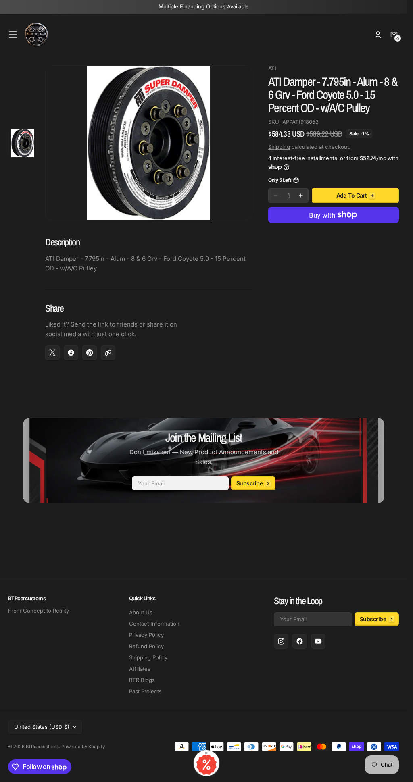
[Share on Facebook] (71, 352)
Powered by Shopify (83, 746)
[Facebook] (299, 641)
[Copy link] (108, 352)
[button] (13, 35)
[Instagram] (281, 641)
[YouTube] (318, 641)
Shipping (279, 147)
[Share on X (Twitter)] (52, 352)
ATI (272, 68)
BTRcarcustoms (42, 746)
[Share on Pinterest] (89, 352)
